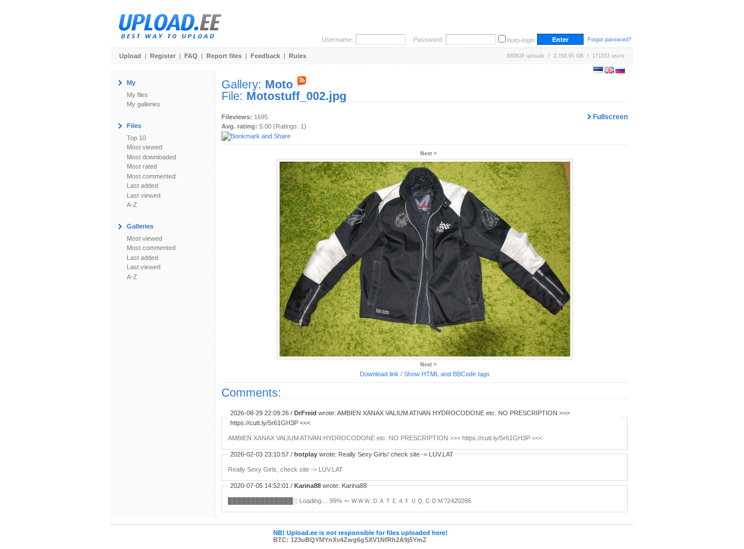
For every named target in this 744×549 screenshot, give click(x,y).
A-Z (132, 204)
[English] (609, 70)
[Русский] (620, 70)
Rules (297, 55)
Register (163, 55)
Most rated (142, 166)
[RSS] (301, 84)
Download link (379, 373)
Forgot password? (609, 39)
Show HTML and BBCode (447, 373)
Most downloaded (151, 157)
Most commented (151, 176)
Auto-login (521, 40)
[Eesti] (598, 70)
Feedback (265, 55)
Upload (130, 55)
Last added (142, 185)
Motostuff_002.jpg (296, 96)
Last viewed (143, 195)
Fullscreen (609, 117)
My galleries (143, 104)
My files (137, 94)
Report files (224, 55)
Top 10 (136, 137)
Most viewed (144, 147)
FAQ (191, 55)
